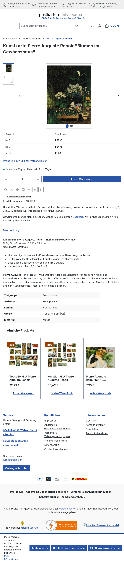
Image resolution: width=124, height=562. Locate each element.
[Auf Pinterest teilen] (17, 189)
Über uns (91, 420)
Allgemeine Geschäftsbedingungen (47, 491)
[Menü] (6, 26)
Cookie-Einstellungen (56, 449)
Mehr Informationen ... (12, 557)
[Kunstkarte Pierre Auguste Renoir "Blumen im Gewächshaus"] (69, 96)
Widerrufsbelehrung (55, 440)
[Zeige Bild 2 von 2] (71, 126)
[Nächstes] (118, 96)
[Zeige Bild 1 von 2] (67, 126)
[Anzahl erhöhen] (38, 179)
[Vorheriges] (19, 96)
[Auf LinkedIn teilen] (23, 189)
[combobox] (46, 26)
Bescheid (78, 216)
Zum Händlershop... (97, 433)
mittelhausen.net (30, 527)
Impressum (50, 420)
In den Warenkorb (81, 179)
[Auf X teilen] (11, 189)
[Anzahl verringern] (6, 179)
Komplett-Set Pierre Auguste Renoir (61, 378)
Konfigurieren (39, 548)
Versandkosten (67, 508)
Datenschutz (51, 444)
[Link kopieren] (41, 189)
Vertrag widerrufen (16, 468)
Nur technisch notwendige (69, 548)
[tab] (11, 230)
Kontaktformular (12, 459)
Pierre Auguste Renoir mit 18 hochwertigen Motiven (96, 378)
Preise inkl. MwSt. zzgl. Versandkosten (25, 160)
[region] (62, 96)
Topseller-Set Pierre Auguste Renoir (22, 378)
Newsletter (92, 429)
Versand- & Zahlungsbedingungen (90, 491)
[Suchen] (76, 26)
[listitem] (47, 5)
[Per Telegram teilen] (29, 189)
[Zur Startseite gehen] (62, 16)
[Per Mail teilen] (35, 189)
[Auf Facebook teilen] (5, 189)
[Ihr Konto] (99, 26)
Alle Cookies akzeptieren (105, 548)
